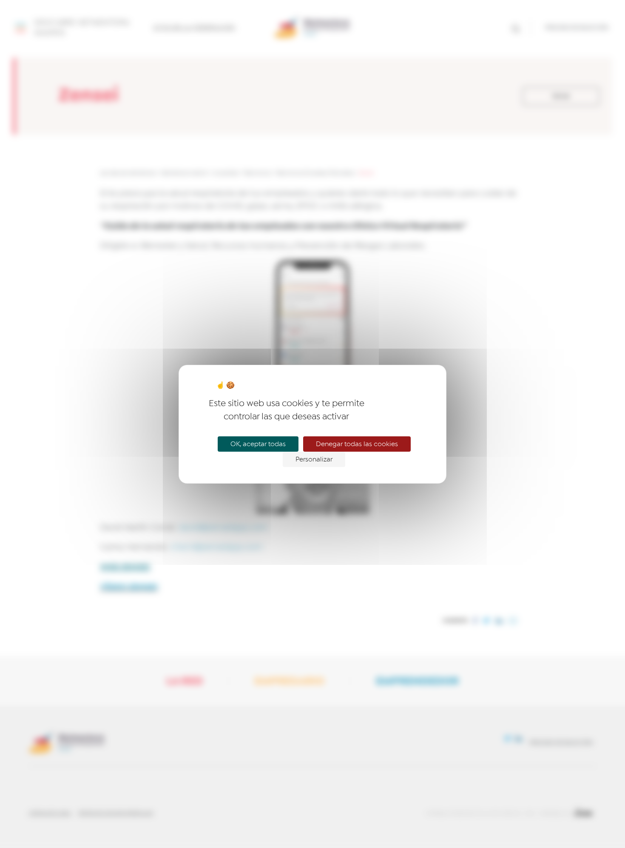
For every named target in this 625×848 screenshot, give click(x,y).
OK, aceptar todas (258, 444)
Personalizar (313, 459)
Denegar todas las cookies (357, 444)
